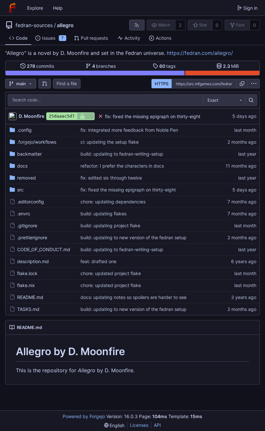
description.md (33, 261)
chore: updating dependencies (112, 201)
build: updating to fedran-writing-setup (121, 154)
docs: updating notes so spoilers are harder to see (133, 297)
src (20, 189)
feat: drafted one (98, 261)
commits (40, 66)
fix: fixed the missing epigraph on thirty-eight (152, 116)
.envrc (23, 213)
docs (22, 166)
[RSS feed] (136, 25)
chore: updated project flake (110, 273)
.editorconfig (30, 201)
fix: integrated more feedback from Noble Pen (129, 130)
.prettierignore (32, 237)
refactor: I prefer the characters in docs (122, 166)
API (157, 425)
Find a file (67, 83)
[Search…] (251, 100)
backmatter (29, 154)
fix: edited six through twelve (111, 177)
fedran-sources (34, 25)
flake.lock (27, 273)
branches (104, 66)
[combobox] (224, 100)
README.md (30, 297)
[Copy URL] (242, 83)
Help (58, 8)
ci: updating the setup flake (109, 142)
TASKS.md (28, 309)
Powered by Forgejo (84, 416)
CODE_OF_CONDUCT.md (43, 249)
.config (24, 130)
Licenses (139, 425)
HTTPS (161, 83)
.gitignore (27, 225)
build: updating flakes (103, 213)
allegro (65, 25)
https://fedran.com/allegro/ (200, 53)
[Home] (12, 8)
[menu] (254, 83)
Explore (35, 8)
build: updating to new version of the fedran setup (133, 237)
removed (26, 177)
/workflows (36, 142)
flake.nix (26, 285)
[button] (44, 83)
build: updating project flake (110, 225)
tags (167, 66)
